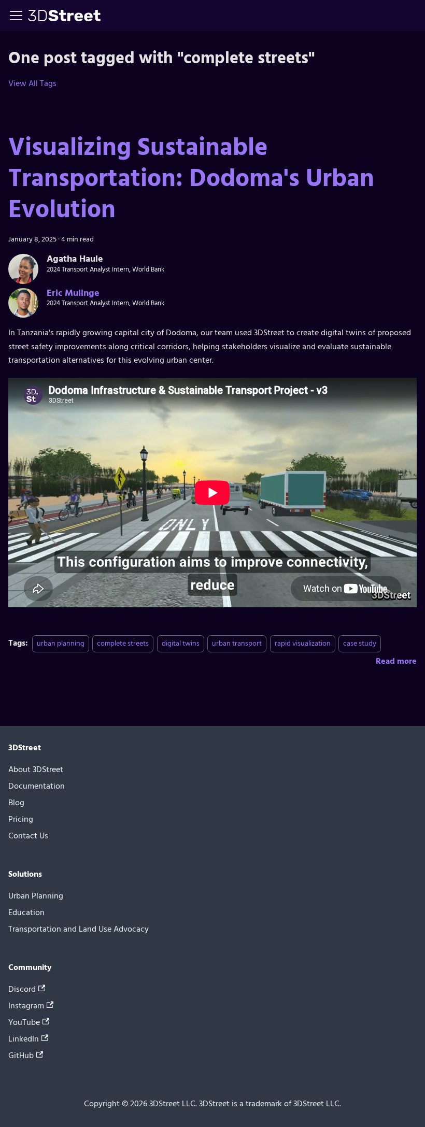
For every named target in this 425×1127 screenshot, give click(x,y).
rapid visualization (303, 643)
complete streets (123, 643)
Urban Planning (35, 896)
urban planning (60, 643)
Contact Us (28, 836)
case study (359, 643)
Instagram (26, 1005)
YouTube (24, 1022)
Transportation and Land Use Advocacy (78, 929)
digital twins (181, 643)
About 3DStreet (35, 769)
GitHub (21, 1055)
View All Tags (32, 83)
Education (26, 912)
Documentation (36, 786)
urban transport (237, 643)
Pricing (20, 819)
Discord (22, 989)
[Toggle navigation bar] (16, 15)
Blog (16, 802)
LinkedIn (23, 1039)
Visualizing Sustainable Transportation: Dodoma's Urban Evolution (191, 178)
